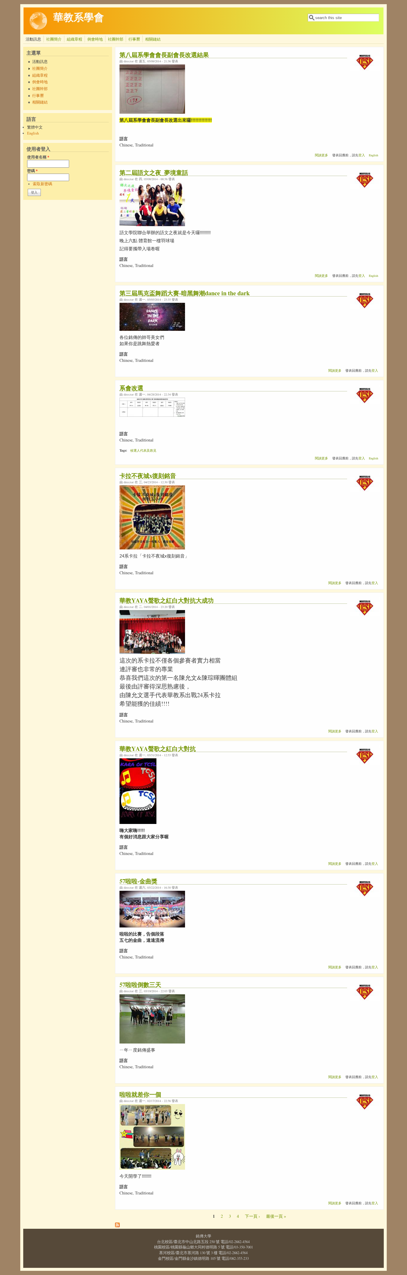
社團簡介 (54, 39)
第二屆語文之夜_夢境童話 (153, 172)
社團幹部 (115, 39)
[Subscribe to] (117, 1225)
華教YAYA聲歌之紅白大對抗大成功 (166, 600)
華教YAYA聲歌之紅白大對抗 (157, 748)
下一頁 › (252, 1216)
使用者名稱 (38, 157)
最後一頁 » (276, 1216)
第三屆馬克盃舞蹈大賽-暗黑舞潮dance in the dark (184, 292)
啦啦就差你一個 (140, 1094)
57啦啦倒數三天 (140, 984)
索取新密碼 (42, 183)
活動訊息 (33, 39)
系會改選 (131, 387)
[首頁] (38, 28)
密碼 (32, 170)
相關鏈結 (153, 39)
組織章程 (74, 39)
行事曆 (134, 39)
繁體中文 (35, 127)
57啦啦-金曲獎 (138, 880)
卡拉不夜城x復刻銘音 (147, 475)
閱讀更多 (321, 155)
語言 (123, 138)
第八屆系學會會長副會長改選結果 (164, 54)
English (33, 133)
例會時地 (95, 39)
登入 (361, 155)
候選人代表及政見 (143, 450)
